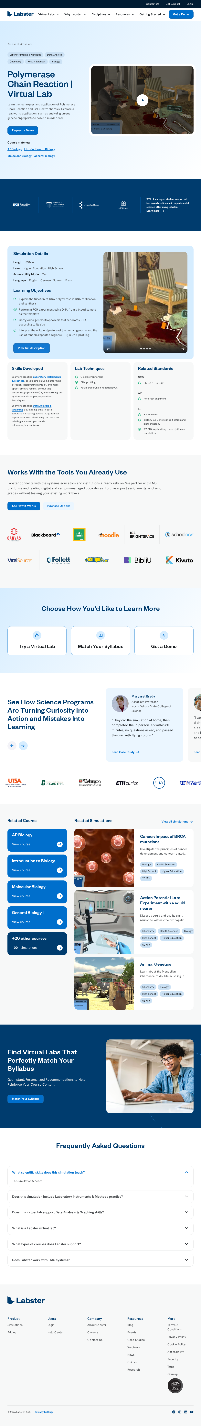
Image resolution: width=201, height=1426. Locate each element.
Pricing (11, 1332)
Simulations (15, 1325)
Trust (170, 1367)
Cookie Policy (176, 1344)
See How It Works (24, 506)
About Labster (96, 1325)
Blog (130, 1325)
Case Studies (136, 1340)
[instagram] (180, 1412)
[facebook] (174, 1412)
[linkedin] (186, 1412)
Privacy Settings (44, 1412)
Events (131, 1332)
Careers (92, 1332)
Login (190, 3)
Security (172, 1359)
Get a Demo (181, 14)
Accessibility (175, 1352)
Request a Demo (23, 130)
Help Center (56, 1332)
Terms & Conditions (174, 1327)
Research (133, 1370)
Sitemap (172, 1374)
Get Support (173, 3)
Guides (132, 1362)
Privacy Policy (176, 1337)
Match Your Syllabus (25, 1099)
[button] (49, 14)
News (131, 1355)
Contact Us (152, 3)
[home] (100, 1300)
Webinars (133, 1347)
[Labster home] (21, 14)
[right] (23, 745)
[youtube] (192, 1412)
